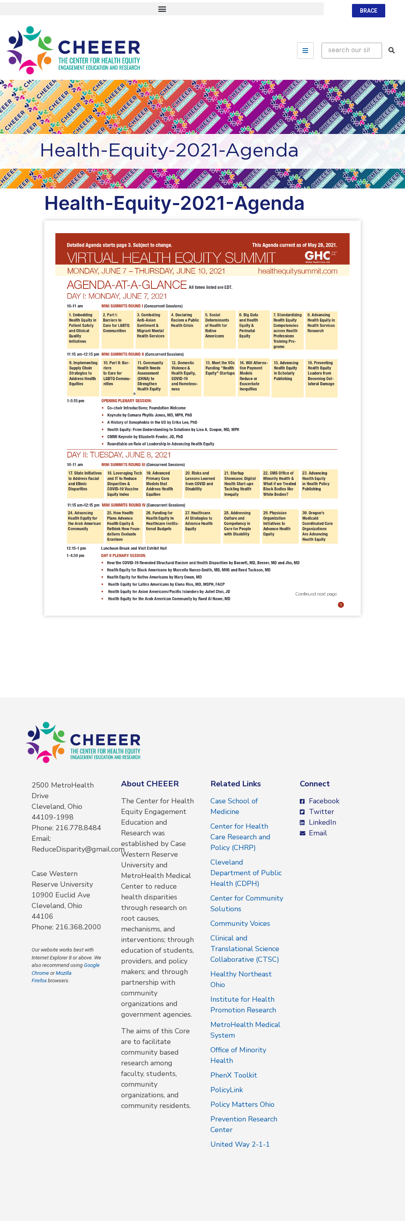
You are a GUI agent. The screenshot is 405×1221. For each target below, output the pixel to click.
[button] (162, 8)
